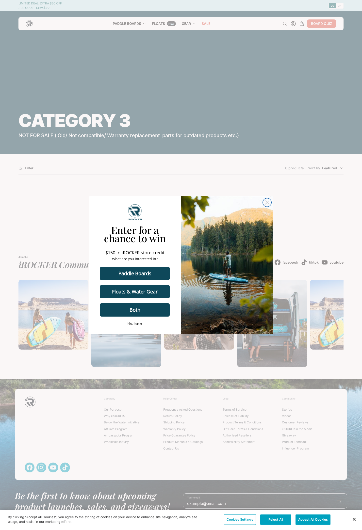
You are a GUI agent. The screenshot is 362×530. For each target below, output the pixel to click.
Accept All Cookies (313, 519)
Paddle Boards (134, 273)
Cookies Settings (240, 519)
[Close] (354, 519)
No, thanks (135, 323)
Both (135, 309)
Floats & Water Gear (135, 291)
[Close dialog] (267, 202)
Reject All (275, 519)
